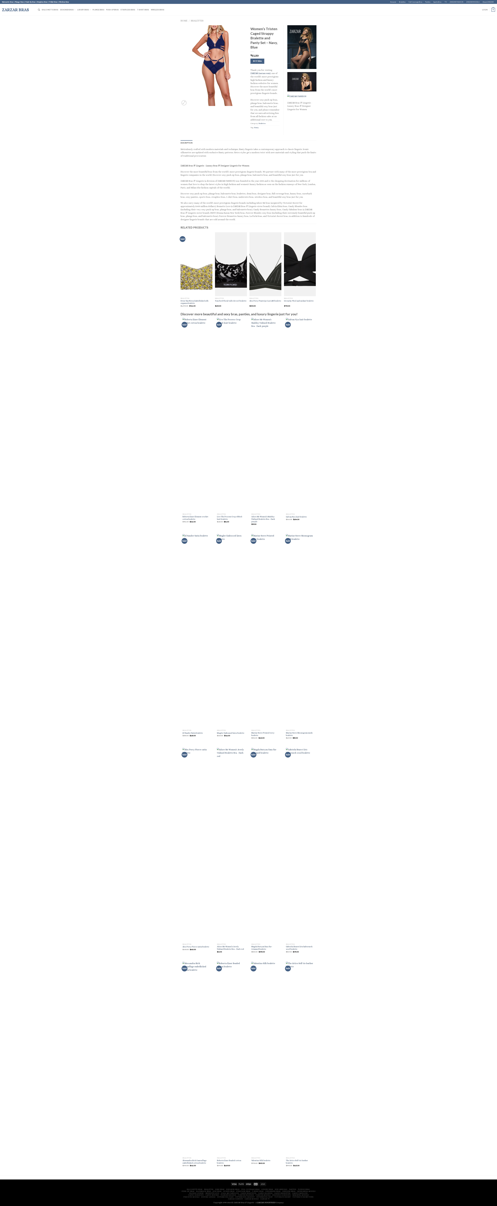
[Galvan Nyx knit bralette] (300, 415)
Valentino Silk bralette (260, 1160)
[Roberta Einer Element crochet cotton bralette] (196, 415)
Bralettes (402, 2)
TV (445, 2)
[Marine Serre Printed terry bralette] (265, 631)
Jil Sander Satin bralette (192, 733)
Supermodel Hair (225, 1197)
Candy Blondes (265, 1193)
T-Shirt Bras (143, 10)
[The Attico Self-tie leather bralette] (300, 1059)
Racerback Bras (203, 1191)
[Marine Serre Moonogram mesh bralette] (300, 631)
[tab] (186, 142)
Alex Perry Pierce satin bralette (195, 947)
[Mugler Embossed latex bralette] (231, 631)
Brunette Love (212, 1193)
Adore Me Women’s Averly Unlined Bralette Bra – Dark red (230, 948)
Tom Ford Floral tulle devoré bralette (230, 301)
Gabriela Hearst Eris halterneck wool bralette (299, 948)
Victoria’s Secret (282, 1197)
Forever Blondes (246, 1195)
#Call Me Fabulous (230, 1193)
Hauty (256, 127)
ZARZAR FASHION (456, 2)
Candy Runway (212, 1195)
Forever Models (263, 1195)
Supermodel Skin (264, 1197)
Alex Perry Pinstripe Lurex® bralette (265, 301)
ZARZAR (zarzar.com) (260, 73)
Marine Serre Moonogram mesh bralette (299, 734)
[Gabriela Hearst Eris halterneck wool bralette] (300, 845)
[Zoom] (184, 102)
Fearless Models (228, 1195)
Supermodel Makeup (245, 1197)
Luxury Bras (83, 10)
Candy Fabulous (300, 1193)
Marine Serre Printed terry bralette (262, 734)
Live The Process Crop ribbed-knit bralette (230, 518)
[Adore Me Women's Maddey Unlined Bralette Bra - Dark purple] (265, 415)
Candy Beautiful (249, 1193)
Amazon (393, 2)
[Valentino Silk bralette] (265, 1059)
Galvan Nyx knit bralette (296, 517)
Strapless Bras (127, 10)
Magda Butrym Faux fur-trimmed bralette (261, 948)
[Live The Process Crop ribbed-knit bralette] (231, 415)
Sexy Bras (217, 1191)
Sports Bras (437, 2)
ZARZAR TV (265, 1199)
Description (186, 143)
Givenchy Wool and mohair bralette (299, 301)
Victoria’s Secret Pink (302, 1197)
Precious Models (191, 1197)
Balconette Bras (50, 10)
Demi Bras (219, 1189)
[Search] (39, 9)
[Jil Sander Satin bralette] (196, 631)
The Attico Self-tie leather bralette (297, 1161)
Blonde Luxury (196, 1193)
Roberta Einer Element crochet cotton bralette (195, 518)
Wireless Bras (157, 10)
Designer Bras (67, 10)
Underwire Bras (273, 1191)
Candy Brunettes (282, 1193)
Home (184, 20)
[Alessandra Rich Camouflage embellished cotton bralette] (196, 1059)
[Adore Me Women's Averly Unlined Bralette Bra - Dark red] (231, 845)
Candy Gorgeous (196, 1195)
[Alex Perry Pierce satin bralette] (196, 845)
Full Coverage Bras (415, 2)
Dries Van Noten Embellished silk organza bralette (195, 302)
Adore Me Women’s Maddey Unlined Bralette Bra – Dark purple (263, 519)
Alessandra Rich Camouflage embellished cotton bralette (194, 1161)
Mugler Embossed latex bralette (230, 733)
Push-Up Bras (112, 10)
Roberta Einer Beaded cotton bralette (229, 1161)
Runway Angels (208, 1197)
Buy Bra (257, 61)
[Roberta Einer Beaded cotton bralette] (231, 1059)
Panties (427, 2)
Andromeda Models (306, 1191)
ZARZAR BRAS (15, 10)
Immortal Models (300, 1195)
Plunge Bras (98, 10)
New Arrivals (281, 1189)
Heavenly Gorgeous (281, 1195)
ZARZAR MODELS (473, 2)
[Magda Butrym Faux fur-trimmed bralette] (265, 845)
